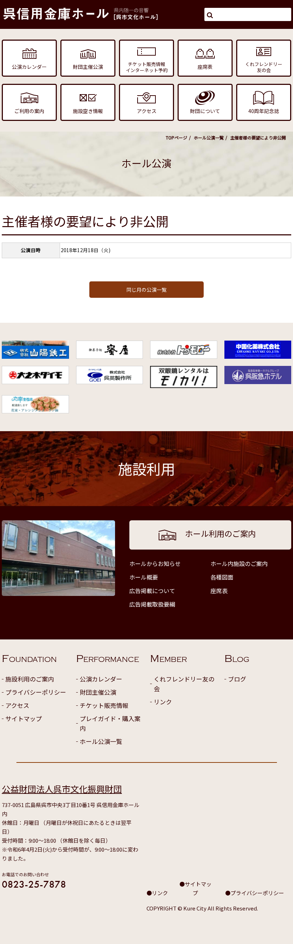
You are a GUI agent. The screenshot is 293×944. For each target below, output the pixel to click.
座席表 (219, 590)
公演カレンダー (101, 678)
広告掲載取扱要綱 (152, 604)
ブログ (237, 678)
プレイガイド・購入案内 (110, 723)
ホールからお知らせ (155, 563)
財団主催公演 (98, 692)
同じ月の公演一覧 (146, 289)
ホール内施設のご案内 (239, 563)
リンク (163, 701)
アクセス (17, 705)
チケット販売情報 (104, 705)
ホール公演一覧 (209, 137)
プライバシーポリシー (35, 692)
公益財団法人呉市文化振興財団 (62, 788)
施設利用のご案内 (29, 678)
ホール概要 (143, 577)
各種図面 (221, 577)
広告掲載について (152, 590)
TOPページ (176, 137)
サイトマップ (23, 718)
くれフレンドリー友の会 (184, 683)
